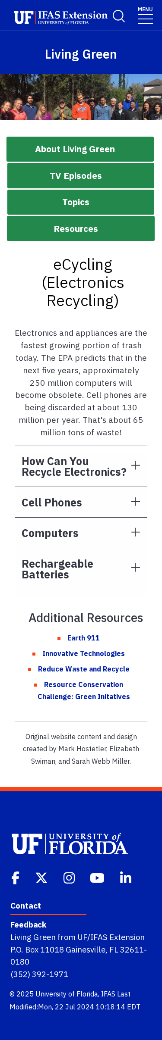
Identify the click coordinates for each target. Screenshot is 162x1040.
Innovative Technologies (83, 653)
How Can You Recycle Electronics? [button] (74, 466)
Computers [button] (50, 533)
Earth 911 (83, 638)
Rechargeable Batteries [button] (57, 568)
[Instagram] (70, 877)
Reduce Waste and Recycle (84, 669)
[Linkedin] (126, 877)
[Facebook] (16, 877)
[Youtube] (98, 877)
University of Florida (66, 994)
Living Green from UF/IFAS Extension (77, 937)
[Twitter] (42, 877)
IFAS (108, 994)
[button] (80, 149)
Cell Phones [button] (52, 502)
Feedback (28, 924)
